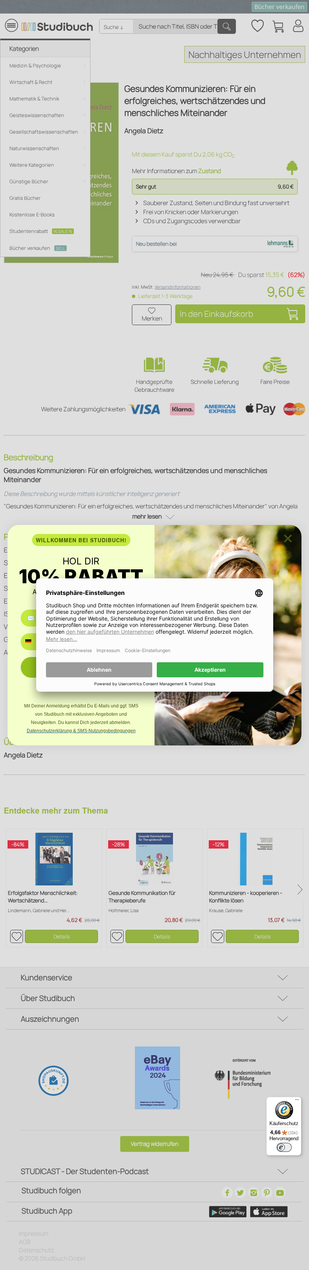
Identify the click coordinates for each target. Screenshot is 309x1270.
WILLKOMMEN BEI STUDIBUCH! (81, 540)
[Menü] (296, 1101)
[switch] (284, 1147)
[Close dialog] (287, 538)
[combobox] (33, 642)
